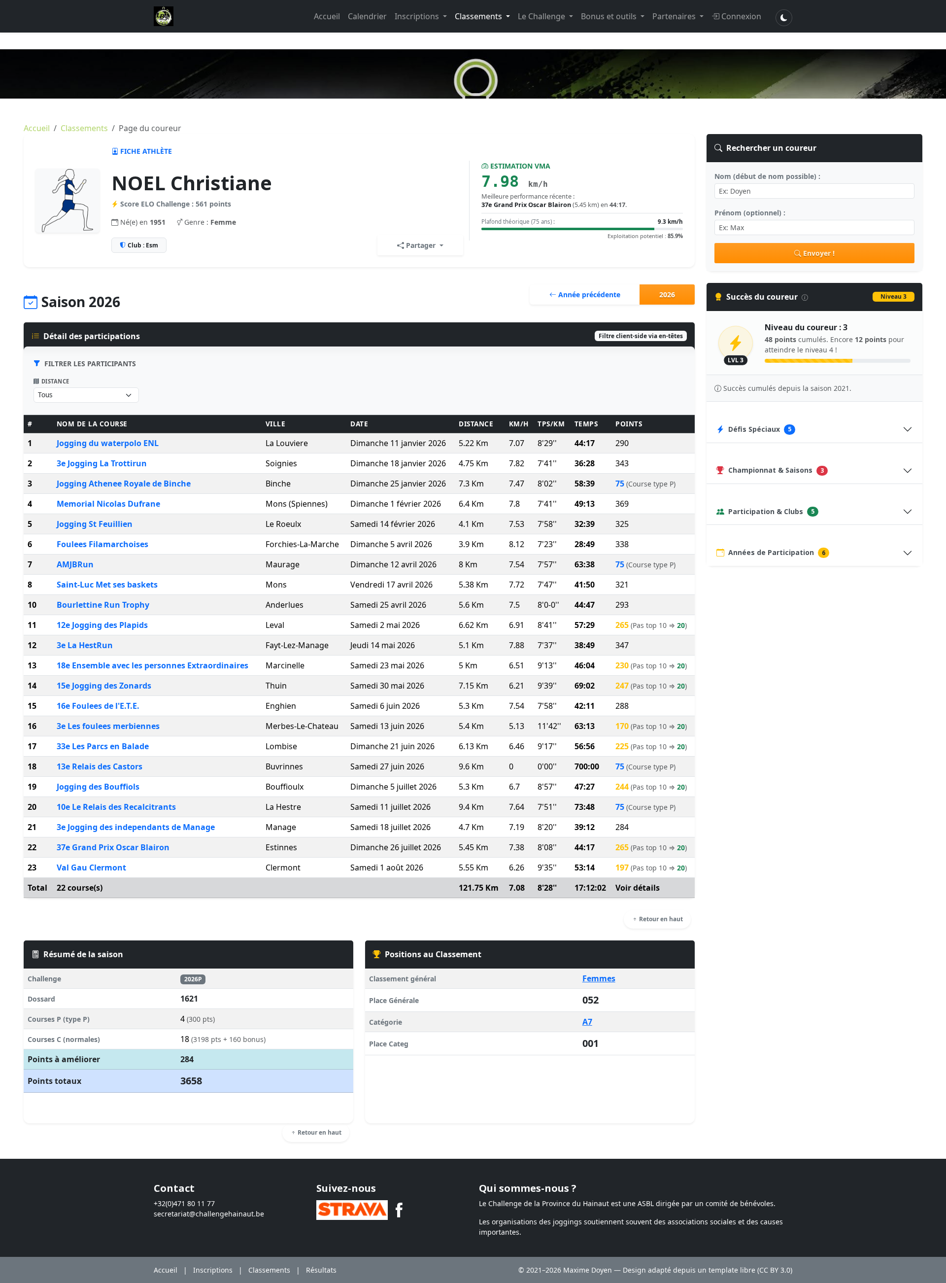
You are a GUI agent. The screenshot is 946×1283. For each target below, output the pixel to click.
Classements (479, 16)
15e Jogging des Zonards (104, 685)
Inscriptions (418, 16)
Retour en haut (660, 919)
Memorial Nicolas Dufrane (108, 503)
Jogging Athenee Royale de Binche (124, 483)
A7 (587, 1021)
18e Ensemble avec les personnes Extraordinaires (152, 665)
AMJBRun (75, 564)
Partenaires (675, 16)
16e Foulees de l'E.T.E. (98, 705)
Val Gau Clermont (91, 867)
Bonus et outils (610, 16)
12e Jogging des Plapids (102, 625)
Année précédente (588, 294)
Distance (55, 381)
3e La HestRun (85, 645)
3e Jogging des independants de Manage (136, 827)
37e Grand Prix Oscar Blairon (113, 847)
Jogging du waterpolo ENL (108, 443)
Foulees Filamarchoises (102, 544)
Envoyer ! (819, 253)
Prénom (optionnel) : (749, 212)
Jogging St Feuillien (95, 524)
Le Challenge (542, 16)
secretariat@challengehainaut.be (209, 1213)
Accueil (327, 16)
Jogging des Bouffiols (98, 786)
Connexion (741, 16)
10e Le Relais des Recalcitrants (116, 806)
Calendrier (367, 16)
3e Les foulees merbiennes (108, 726)
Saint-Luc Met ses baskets (107, 584)
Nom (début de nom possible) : (767, 176)
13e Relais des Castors (99, 766)
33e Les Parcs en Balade (103, 746)
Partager (421, 245)
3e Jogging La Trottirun (102, 463)
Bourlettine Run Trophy (103, 604)
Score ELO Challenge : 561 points (175, 203)
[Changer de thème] (784, 17)
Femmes (598, 978)
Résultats (321, 1270)
